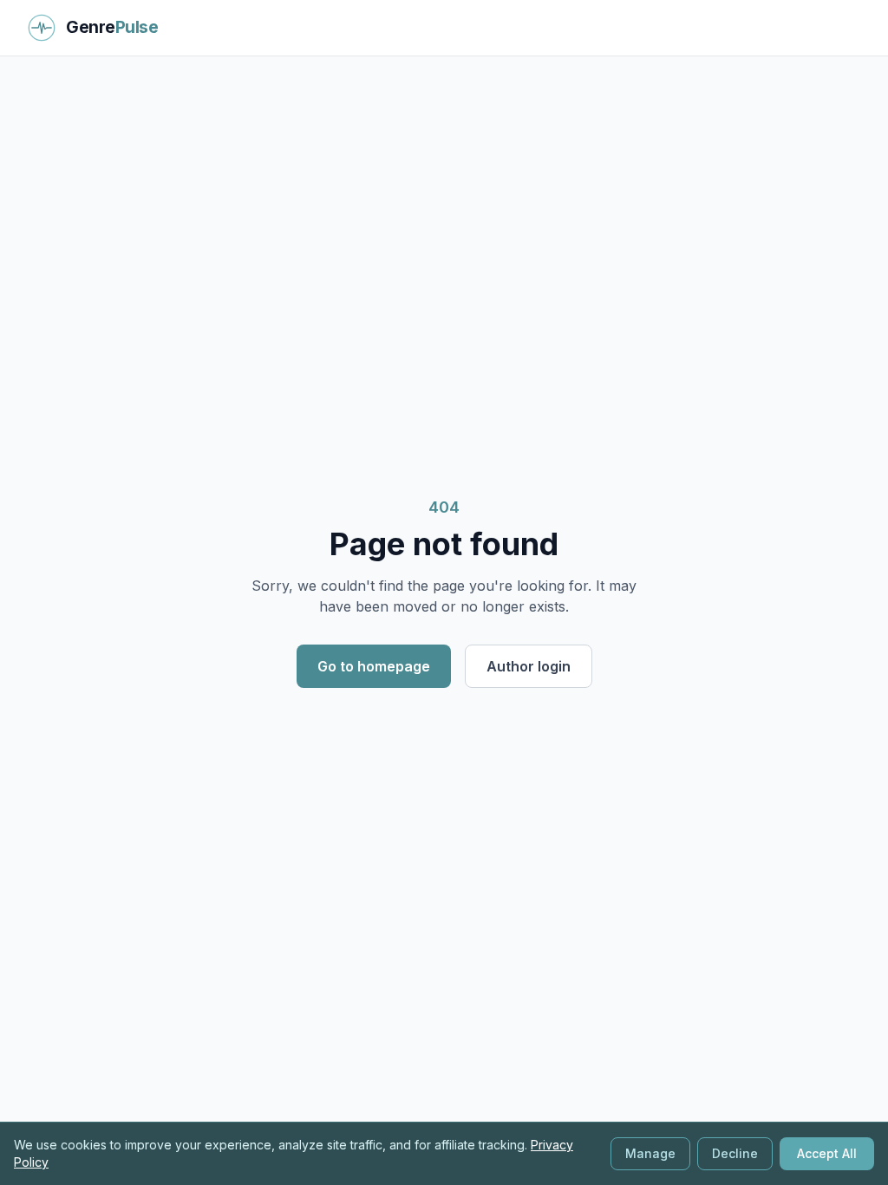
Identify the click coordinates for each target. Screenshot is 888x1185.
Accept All (827, 1153)
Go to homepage (373, 666)
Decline (735, 1153)
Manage (650, 1153)
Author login (528, 666)
